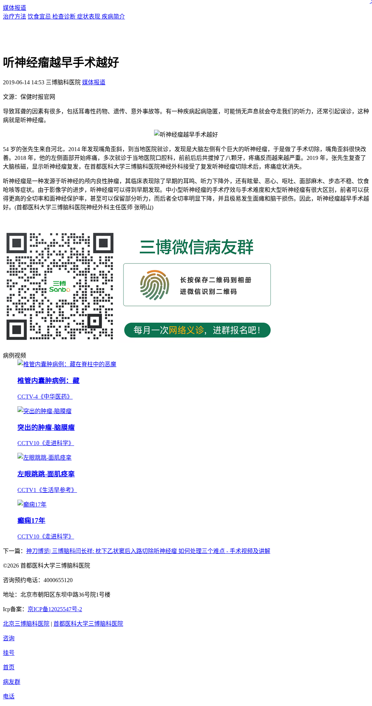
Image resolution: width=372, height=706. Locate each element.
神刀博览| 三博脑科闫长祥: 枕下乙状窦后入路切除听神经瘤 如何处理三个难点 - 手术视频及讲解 (148, 551)
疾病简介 (113, 16)
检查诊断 (64, 16)
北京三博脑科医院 (26, 624)
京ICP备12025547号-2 (55, 609)
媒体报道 (14, 8)
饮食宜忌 (40, 16)
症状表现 (89, 16)
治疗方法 (14, 16)
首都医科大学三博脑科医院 (88, 624)
